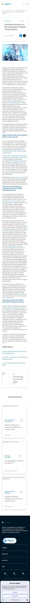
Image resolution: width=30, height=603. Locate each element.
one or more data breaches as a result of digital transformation (14, 151)
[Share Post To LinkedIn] (20, 36)
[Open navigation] (2, 4)
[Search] (23, 4)
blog (24, 339)
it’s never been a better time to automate (14, 200)
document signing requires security (12, 247)
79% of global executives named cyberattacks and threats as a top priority (14, 156)
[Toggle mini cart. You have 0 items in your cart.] (27, 4)
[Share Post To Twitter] (24, 36)
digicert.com (6, 339)
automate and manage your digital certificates (13, 308)
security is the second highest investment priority (14, 161)
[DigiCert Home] (8, 4)
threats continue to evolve (17, 177)
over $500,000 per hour (15, 171)
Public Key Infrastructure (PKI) (11, 103)
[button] (9, 540)
